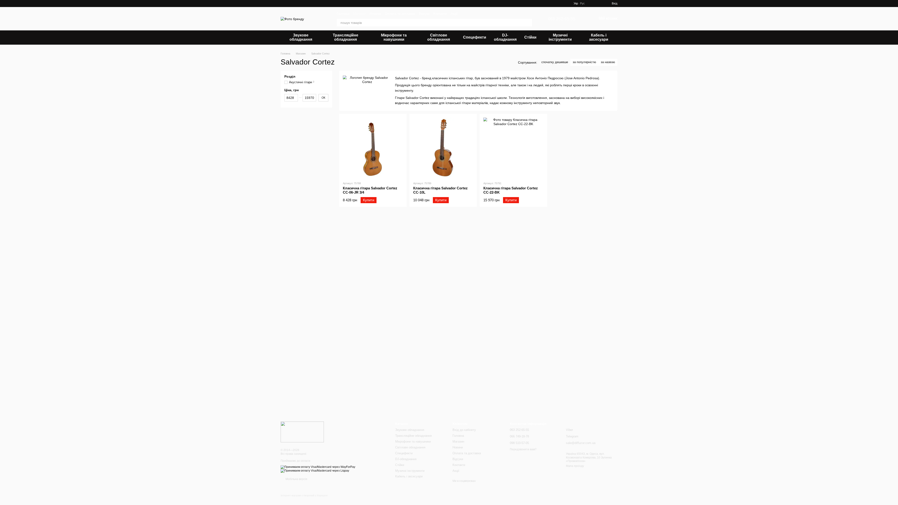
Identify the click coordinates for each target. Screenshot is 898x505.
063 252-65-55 (561, 19)
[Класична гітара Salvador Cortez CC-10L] (443, 148)
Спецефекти (474, 37)
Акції (454, 13)
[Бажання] (591, 3)
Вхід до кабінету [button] (464, 430)
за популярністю (584, 62)
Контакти (440, 13)
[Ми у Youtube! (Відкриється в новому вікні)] (561, 3)
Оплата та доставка (400, 13)
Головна (343, 13)
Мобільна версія (296, 479)
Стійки (530, 37)
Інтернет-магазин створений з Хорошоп (304, 495)
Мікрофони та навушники (394, 37)
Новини (375, 13)
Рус (582, 3)
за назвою (608, 62)
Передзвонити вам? (523, 449)
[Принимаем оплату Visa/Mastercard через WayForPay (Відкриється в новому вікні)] (318, 467)
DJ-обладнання (505, 37)
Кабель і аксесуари (598, 37)
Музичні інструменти (560, 37)
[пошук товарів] (528, 22)
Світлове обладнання (438, 37)
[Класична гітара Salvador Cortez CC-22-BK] (513, 148)
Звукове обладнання (301, 37)
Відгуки (424, 13)
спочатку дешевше (554, 62)
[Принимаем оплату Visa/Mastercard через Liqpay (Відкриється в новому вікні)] (315, 470)
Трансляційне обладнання (345, 37)
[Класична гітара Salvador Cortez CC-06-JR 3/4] (373, 148)
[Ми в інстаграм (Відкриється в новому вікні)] (567, 3)
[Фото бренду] (302, 431)
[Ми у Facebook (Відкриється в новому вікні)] (556, 3)
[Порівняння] (599, 3)
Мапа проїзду (575, 466)
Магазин (359, 13)
